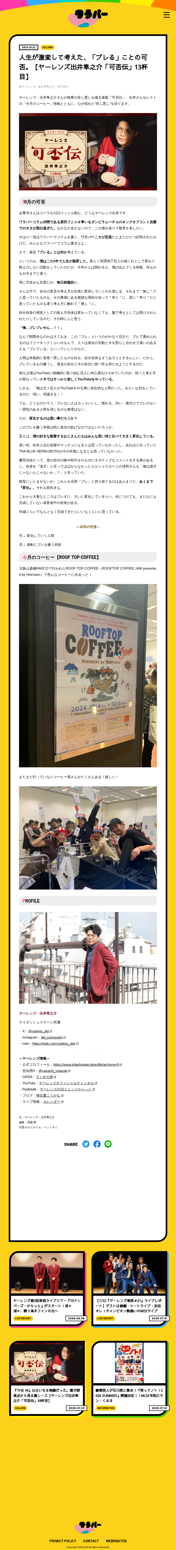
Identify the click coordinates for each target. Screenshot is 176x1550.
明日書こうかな (48, 1095)
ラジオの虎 (44, 1077)
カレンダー (51, 1102)
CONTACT (91, 1541)
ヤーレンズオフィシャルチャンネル (66, 1083)
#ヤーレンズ (27, 86)
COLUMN (47, 47)
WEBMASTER (116, 1541)
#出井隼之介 (46, 86)
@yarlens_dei (38, 1031)
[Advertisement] (88, 1191)
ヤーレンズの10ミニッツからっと (66, 1089)
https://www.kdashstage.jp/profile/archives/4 (86, 1064)
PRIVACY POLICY (63, 1541)
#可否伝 (63, 86)
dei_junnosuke (52, 1037)
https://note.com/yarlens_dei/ (53, 1043)
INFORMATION (105, 1408)
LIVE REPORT (23, 1318)
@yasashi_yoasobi (52, 1071)
